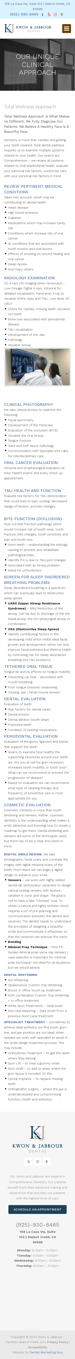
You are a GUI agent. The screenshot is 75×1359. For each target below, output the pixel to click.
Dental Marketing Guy (46, 1352)
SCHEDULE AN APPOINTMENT (37, 1209)
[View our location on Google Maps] (62, 14)
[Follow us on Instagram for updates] (55, 14)
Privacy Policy (57, 1342)
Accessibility (37, 1347)
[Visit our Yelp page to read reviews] (49, 14)
